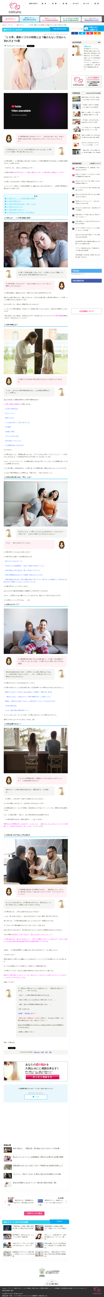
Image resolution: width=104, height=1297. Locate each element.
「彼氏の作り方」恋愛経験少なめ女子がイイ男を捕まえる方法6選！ (20, 1203)
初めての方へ (18, 1288)
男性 (50, 1052)
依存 (46, 1052)
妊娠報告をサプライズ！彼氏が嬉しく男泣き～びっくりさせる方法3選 (23, 1254)
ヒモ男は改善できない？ (16, 210)
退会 (12, 1290)
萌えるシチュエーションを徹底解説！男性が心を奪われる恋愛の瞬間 (38, 1157)
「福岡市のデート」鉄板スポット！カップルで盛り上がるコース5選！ (50, 1203)
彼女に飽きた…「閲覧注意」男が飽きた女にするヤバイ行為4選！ (37, 1148)
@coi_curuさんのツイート (78, 274)
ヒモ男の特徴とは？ (14, 201)
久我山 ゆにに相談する (93, 28)
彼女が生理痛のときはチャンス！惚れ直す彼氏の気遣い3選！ (35, 1183)
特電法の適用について (46, 1288)
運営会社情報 (6, 1290)
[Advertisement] (36, 1121)
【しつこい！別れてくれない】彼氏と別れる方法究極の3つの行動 (37, 1174)
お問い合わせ (35, 1288)
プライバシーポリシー (80, 1288)
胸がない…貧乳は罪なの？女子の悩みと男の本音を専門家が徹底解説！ (55, 1254)
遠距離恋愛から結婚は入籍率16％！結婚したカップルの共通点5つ (55, 1228)
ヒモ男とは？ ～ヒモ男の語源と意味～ (21, 198)
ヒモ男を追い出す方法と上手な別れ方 (21, 212)
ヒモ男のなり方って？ (15, 207)
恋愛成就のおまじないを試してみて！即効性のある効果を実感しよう (38, 1165)
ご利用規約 (57, 1288)
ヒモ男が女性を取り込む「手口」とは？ (21, 204)
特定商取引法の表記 (66, 1288)
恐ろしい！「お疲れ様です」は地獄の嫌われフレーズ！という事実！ (55, 1237)
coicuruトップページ (7, 25)
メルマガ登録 (26, 1288)
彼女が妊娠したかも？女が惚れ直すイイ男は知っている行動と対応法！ (55, 1245)
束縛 (42, 1052)
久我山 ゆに (37, 1052)
